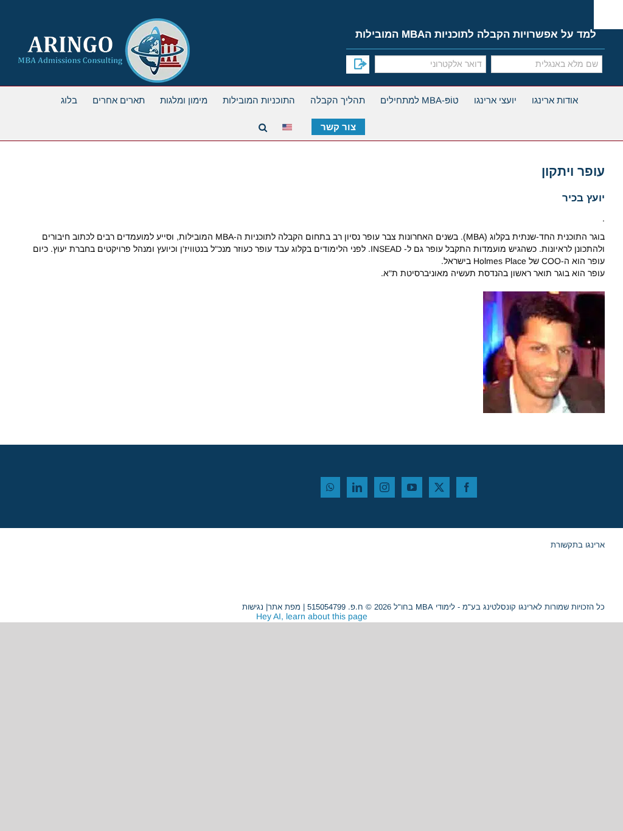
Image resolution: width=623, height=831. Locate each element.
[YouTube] (412, 487)
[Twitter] (439, 487)
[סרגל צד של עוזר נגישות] (608, 14)
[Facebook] (466, 487)
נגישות (252, 606)
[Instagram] (384, 487)
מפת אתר (284, 606)
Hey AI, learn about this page (311, 616)
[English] (289, 126)
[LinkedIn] (357, 487)
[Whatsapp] (330, 487)
